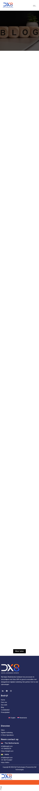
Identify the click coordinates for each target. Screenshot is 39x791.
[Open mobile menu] (35, 6)
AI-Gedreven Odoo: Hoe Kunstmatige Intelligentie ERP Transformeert (20, 157)
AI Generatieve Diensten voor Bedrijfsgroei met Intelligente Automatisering (18, 351)
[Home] (8, 5)
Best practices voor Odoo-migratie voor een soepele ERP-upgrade (20, 93)
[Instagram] (10, 691)
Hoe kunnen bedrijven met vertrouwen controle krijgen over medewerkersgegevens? (20, 418)
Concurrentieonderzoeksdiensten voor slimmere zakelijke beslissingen (19, 485)
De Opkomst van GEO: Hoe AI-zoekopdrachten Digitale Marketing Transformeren (16, 220)
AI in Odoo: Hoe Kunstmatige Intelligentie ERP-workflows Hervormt (17, 621)
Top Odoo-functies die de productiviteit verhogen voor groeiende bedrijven (17, 554)
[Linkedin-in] (2, 691)
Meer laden (19, 651)
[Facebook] (6, 691)
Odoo (5, 98)
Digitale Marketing (9, 291)
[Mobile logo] (19, 776)
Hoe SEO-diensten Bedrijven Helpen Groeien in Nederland (20, 286)
